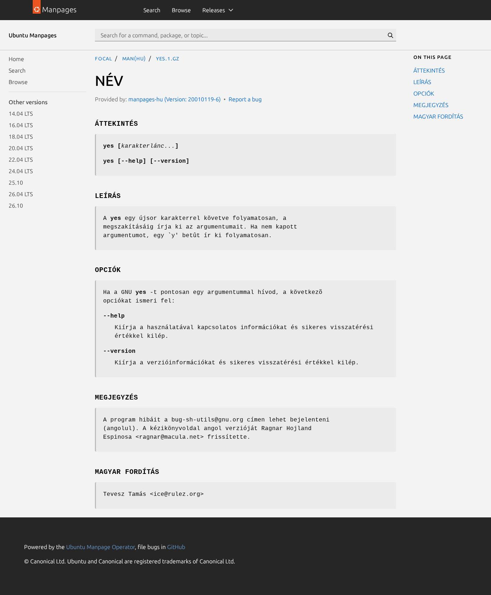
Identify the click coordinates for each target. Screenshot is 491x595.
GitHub (176, 547)
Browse (181, 10)
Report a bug (245, 99)
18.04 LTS (21, 136)
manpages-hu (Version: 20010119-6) (174, 99)
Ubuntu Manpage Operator (100, 547)
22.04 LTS (21, 159)
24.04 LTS (21, 171)
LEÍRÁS (422, 82)
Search (151, 10)
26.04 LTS (21, 194)
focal (103, 58)
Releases (213, 10)
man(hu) (134, 58)
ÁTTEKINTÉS (429, 70)
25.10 (16, 182)
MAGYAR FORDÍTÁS (438, 116)
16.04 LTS (21, 125)
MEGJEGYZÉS (430, 105)
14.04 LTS (21, 113)
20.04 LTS (21, 148)
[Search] (390, 35)
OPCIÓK (423, 93)
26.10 (16, 205)
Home (16, 59)
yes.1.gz (167, 58)
